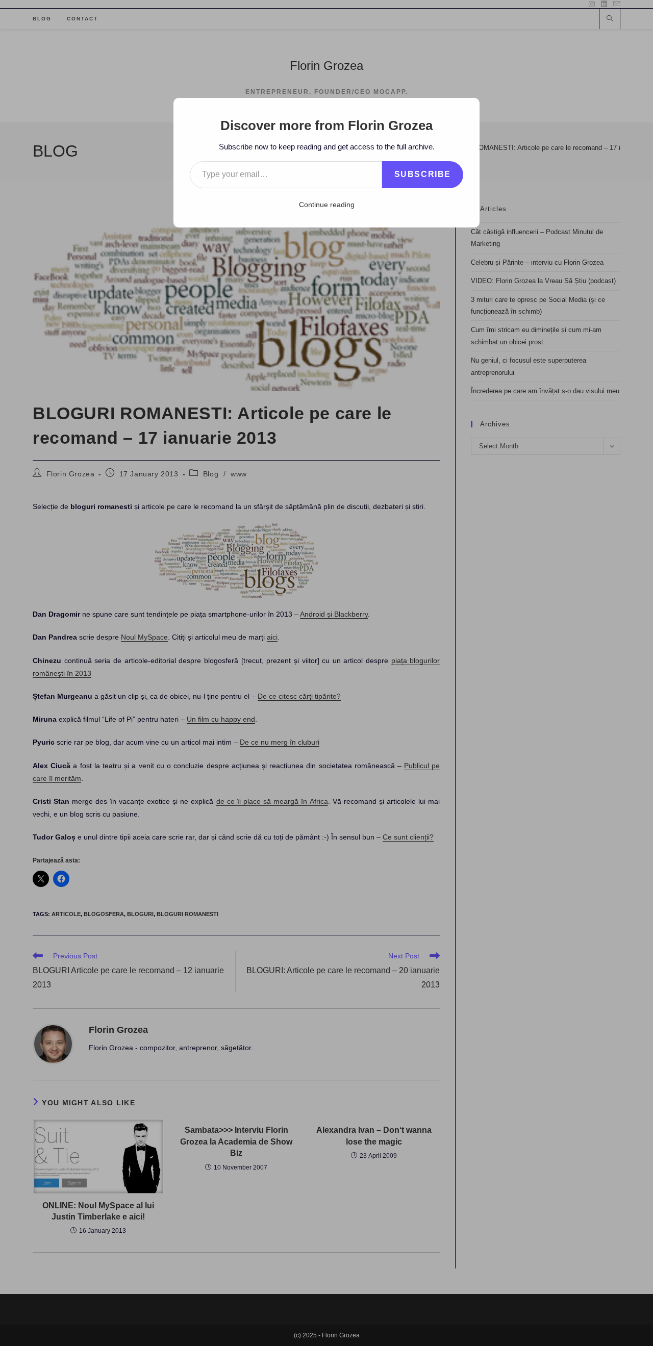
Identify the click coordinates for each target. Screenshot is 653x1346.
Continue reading (327, 204)
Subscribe (422, 174)
